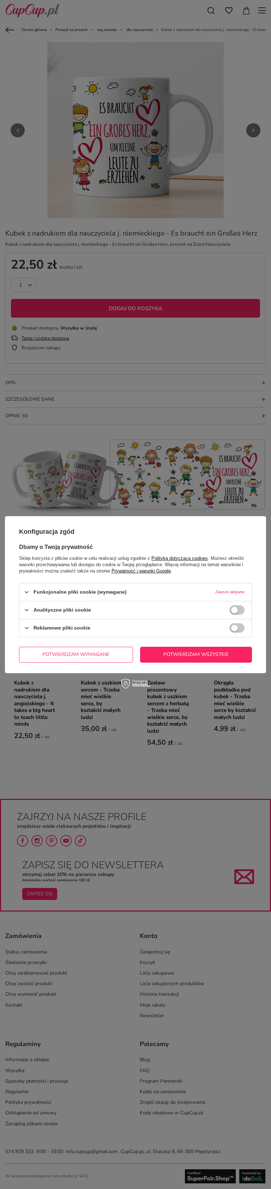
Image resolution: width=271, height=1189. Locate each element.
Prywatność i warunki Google (141, 570)
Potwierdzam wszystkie (196, 654)
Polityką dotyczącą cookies (179, 558)
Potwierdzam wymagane (75, 654)
